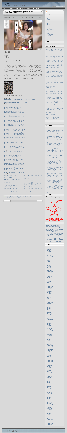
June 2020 (49, 338)
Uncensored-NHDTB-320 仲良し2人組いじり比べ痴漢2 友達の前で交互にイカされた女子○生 (55, 173)
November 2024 (50, 272)
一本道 (61, 237)
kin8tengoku (49, 230)
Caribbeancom (49, 22)
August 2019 (49, 350)
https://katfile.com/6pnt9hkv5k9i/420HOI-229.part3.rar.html (14, 107)
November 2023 (50, 287)
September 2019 (50, 349)
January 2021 (49, 329)
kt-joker (53, 230)
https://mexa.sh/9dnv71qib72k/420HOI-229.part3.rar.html (14, 119)
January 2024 (49, 285)
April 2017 (49, 385)
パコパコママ (48, 237)
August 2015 (49, 409)
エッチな (60, 234)
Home (6, 8)
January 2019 (49, 359)
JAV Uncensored (12, 8)
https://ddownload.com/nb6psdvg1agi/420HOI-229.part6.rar (14, 134)
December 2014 (50, 419)
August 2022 (49, 306)
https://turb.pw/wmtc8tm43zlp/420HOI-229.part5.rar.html (13, 156)
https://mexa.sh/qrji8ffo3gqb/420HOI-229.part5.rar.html (13, 121)
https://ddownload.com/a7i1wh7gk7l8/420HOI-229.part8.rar (14, 137)
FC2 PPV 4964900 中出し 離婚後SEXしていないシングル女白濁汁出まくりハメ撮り (54, 102)
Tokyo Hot (54, 233)
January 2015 (49, 418)
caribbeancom (49, 228)
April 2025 (49, 266)
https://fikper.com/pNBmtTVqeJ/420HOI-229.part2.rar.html (14, 164)
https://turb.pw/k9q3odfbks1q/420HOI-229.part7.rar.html (13, 159)
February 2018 (49, 372)
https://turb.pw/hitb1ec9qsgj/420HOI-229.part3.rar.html (13, 154)
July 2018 (49, 366)
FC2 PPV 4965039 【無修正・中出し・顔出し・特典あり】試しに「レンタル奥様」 (54, 87)
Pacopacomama (50, 34)
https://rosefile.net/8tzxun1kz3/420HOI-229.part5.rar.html (14, 145)
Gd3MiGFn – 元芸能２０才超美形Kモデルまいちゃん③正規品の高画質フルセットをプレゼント (55, 131)
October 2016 (49, 392)
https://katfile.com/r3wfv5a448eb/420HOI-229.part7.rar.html (14, 112)
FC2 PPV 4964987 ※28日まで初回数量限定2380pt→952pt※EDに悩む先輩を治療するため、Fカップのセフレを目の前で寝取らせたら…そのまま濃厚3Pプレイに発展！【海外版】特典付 (54, 98)
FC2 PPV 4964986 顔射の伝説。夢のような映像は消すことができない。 (54, 83)
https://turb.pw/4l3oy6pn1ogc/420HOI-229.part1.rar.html (13, 151)
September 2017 (50, 378)
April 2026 (49, 251)
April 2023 (49, 296)
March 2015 (49, 415)
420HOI (7, 196)
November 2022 (50, 302)
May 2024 (49, 280)
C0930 (59, 226)
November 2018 (50, 361)
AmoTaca (48, 20)
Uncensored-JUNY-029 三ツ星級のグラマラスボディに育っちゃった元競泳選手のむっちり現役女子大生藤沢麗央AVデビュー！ (55, 176)
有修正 (19, 197)
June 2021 (49, 323)
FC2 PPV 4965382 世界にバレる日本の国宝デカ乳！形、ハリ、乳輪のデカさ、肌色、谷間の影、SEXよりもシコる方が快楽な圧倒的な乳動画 (54, 94)
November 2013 (50, 424)
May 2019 (49, 354)
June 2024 (49, 278)
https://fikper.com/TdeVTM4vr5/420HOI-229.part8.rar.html (14, 172)
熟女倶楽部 (56, 241)
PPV (54, 232)
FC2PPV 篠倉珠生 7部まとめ (51, 112)
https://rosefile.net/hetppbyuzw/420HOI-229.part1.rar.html (14, 139)
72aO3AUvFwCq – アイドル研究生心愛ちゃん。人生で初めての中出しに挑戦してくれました (55, 141)
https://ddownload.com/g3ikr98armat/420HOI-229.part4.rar (14, 132)
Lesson (48, 33)
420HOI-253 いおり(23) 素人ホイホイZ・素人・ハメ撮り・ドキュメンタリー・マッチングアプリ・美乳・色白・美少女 (12, 181)
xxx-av (59, 233)
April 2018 (49, 370)
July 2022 (49, 307)
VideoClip (37, 8)
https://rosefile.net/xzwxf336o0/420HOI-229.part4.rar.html (14, 143)
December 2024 (50, 271)
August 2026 (49, 246)
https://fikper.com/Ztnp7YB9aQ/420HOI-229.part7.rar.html (14, 171)
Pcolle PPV (49, 35)
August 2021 (49, 320)
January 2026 (49, 255)
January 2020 (49, 344)
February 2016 (49, 402)
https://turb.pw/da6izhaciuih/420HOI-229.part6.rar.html (13, 158)
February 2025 (49, 269)
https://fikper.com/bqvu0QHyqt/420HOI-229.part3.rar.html (14, 165)
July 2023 (49, 292)
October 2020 (49, 333)
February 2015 (49, 417)
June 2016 (49, 397)
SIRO (60, 232)
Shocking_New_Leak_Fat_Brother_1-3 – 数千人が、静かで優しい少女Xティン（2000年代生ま (55, 155)
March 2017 (49, 386)
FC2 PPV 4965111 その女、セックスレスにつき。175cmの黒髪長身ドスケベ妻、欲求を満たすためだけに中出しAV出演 (54, 91)
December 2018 (50, 360)
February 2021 (49, 328)
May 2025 (49, 265)
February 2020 (49, 343)
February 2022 (49, 313)
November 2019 (50, 346)
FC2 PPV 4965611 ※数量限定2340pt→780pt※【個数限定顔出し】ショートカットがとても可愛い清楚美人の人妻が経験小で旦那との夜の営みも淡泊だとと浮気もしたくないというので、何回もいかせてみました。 (54, 72)
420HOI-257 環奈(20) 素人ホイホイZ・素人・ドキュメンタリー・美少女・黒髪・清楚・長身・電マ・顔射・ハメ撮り (33, 190)
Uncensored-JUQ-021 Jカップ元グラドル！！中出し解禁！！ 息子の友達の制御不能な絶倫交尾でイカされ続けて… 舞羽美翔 (55, 186)
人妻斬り (47, 239)
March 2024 (49, 282)
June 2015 (49, 412)
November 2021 (50, 317)
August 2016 (49, 394)
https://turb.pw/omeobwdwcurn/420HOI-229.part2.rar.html (14, 152)
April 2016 (49, 399)
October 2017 (49, 377)
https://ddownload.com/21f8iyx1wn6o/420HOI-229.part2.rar (14, 129)
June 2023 (49, 293)
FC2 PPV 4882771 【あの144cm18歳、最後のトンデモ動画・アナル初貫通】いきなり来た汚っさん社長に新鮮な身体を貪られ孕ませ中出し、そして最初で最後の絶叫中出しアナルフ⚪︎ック (54, 109)
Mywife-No (56, 230)
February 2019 (49, 357)
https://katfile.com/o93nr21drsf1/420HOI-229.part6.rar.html (14, 111)
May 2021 (49, 324)
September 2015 (50, 408)
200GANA (52, 226)
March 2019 (49, 356)
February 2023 (49, 298)
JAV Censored (18, 8)
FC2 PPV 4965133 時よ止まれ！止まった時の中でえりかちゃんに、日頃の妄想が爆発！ (54, 105)
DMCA (62, 0)
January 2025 (49, 270)
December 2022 (50, 301)
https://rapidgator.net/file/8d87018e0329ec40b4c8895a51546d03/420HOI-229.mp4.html (19, 99)
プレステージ (53, 237)
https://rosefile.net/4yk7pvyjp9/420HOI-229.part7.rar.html (14, 147)
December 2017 (50, 375)
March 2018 (49, 371)
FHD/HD (48, 24)
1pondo (48, 18)
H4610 (47, 229)
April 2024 (49, 281)
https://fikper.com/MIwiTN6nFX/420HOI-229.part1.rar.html (14, 163)
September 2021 (50, 319)
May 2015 (49, 413)
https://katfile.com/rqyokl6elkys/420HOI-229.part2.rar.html (14, 106)
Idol (57, 229)
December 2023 (50, 286)
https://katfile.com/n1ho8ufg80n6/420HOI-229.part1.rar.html (14, 104)
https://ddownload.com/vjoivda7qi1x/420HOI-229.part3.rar (14, 130)
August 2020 (49, 335)
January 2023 (49, 299)
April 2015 (49, 414)
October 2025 (49, 259)
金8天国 (59, 241)
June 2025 (49, 264)
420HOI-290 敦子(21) (28, 186)
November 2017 (50, 376)
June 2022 (49, 308)
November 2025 (50, 257)
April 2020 (49, 340)
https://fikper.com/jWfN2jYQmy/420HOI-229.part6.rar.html (14, 169)
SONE (51, 233)
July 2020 (49, 336)
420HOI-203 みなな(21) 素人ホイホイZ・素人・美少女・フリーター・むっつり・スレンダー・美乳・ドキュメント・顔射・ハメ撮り (33, 183)
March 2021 (49, 327)
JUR (46, 230)
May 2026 (49, 250)
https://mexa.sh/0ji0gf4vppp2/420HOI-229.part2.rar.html (13, 117)
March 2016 (49, 401)
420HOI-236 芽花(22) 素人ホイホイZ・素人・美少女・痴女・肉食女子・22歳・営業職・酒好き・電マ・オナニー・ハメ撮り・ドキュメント (12, 190)
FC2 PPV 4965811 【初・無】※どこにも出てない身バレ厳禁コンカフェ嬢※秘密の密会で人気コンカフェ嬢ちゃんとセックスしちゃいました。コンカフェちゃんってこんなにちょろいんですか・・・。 (54, 76)
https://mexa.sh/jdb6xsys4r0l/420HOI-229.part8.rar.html (13, 125)
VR (47, 39)
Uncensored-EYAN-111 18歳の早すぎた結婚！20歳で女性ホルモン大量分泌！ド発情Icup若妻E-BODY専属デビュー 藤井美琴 (54, 180)
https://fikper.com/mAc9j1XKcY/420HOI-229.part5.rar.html (14, 168)
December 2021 (50, 315)
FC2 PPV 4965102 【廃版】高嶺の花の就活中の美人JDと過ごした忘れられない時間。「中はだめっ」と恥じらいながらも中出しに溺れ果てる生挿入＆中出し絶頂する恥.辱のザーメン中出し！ (54, 79)
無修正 (50, 241)
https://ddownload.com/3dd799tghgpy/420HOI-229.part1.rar (14, 128)
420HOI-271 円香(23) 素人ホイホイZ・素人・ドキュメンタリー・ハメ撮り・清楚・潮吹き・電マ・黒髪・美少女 (33, 177)
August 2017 (49, 380)
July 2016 (49, 396)
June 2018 (49, 367)
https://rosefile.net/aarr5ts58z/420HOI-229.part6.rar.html (13, 146)
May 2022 (49, 309)
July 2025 (49, 262)
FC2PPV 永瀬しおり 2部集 (50, 114)
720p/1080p (49, 19)
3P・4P (50, 225)
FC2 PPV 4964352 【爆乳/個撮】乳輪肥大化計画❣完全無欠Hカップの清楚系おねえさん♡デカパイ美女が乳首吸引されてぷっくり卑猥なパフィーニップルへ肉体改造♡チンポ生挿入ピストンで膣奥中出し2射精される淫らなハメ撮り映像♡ (54, 118)
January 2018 (49, 373)
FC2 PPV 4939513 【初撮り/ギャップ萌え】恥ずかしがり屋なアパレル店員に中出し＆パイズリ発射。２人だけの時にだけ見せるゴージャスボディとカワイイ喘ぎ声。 (54, 57)
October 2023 (49, 288)
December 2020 (50, 330)
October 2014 (49, 422)
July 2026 (49, 248)
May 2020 (49, 339)
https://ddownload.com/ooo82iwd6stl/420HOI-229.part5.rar (14, 133)
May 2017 (49, 383)
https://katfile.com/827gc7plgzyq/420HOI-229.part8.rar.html (14, 113)
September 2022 (50, 304)
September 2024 (50, 275)
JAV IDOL (32, 8)
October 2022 (49, 303)
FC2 (59, 228)
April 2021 (49, 325)
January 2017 (49, 388)
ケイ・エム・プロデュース (58, 235)
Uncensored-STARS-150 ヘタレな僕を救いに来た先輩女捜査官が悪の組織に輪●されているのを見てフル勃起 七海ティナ (55, 167)
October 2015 (49, 407)
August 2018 (49, 365)
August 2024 (49, 276)
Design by (15, 431)
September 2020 (50, 334)
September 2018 (50, 364)
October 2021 (49, 318)
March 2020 (49, 341)
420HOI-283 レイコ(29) (28, 180)
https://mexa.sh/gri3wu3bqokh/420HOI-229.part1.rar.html (14, 116)
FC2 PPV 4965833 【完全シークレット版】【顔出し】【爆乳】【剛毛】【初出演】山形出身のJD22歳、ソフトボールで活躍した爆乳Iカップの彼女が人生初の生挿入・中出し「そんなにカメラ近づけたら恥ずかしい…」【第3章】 (54, 61)
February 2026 (49, 254)
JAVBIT (9, 3)
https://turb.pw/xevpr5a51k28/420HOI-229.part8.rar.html (13, 160)
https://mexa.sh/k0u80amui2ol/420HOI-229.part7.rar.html (14, 124)
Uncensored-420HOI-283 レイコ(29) (10, 175)
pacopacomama (49, 232)
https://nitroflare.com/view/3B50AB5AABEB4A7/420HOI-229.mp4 (15, 102)
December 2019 (50, 345)
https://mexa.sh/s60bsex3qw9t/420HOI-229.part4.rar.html (14, 120)
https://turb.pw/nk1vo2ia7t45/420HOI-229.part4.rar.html (13, 155)
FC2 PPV (48, 23)
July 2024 (49, 277)
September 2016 (50, 393)
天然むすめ (51, 239)
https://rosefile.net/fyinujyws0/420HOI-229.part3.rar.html (13, 142)
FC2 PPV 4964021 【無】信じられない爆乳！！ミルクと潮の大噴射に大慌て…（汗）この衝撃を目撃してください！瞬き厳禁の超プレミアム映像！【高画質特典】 (54, 50)
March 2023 (49, 297)
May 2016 (49, 398)
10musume (49, 17)
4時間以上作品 (56, 225)
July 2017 (49, 381)
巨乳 (55, 239)
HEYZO (48, 25)
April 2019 (49, 355)
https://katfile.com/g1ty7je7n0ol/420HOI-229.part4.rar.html (14, 108)
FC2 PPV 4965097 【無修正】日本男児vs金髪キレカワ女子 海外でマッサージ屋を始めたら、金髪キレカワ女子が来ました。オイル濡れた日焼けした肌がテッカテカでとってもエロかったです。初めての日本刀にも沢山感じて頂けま (54, 54)
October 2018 (49, 362)
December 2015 (50, 404)
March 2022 (49, 312)
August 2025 (49, 261)
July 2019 (49, 351)
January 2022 (49, 314)
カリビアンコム (49, 235)
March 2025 (49, 267)
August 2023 (49, 291)
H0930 (62, 228)
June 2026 (49, 249)
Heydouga (50, 229)
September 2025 (50, 260)
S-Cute (57, 232)
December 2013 (50, 423)
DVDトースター (54, 228)
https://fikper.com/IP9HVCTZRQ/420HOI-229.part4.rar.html (14, 167)
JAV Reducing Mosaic (26, 8)
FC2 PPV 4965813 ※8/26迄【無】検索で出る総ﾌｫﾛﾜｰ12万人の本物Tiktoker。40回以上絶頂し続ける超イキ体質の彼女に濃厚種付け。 (54, 65)
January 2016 (49, 403)
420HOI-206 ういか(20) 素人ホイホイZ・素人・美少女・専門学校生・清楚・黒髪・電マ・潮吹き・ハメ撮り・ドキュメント (12, 185)
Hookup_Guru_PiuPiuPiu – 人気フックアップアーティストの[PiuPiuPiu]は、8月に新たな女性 (55, 151)
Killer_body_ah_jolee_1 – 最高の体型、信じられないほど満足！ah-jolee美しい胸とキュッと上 (55, 137)
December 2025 (50, 256)
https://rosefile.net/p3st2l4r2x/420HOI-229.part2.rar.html (13, 141)
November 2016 (50, 391)
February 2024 (49, 283)
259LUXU (56, 226)
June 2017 (49, 382)
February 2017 (49, 387)
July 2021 (49, 322)
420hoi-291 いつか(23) (8, 177)
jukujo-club (61, 229)
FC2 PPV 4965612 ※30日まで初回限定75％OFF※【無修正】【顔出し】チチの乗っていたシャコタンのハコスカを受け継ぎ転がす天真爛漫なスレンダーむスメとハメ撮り (54, 68)
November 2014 (50, 420)
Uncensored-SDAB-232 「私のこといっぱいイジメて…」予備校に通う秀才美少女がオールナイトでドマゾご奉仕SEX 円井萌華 (55, 159)
